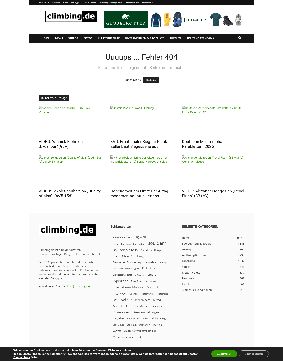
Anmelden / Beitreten (49, 2)
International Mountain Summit (135, 287)
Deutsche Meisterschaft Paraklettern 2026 (203, 144)
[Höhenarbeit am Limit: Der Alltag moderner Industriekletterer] (141, 170)
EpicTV (152, 274)
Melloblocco (142, 300)
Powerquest (122, 312)
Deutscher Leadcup (155, 262)
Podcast (157, 306)
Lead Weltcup (122, 300)
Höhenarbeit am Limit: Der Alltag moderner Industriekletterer (139, 193)
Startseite (151, 80)
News (59, 38)
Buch (116, 256)
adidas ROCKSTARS (122, 237)
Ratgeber (118, 318)
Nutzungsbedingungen (111, 2)
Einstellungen (32, 353)
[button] (239, 38)
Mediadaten (90, 2)
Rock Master (133, 318)
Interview (120, 293)
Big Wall (140, 237)
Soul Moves (118, 324)
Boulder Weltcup (125, 250)
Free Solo (136, 281)
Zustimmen (224, 353)
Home (45, 38)
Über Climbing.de (72, 2)
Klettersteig (162, 293)
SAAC (146, 318)
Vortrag (117, 330)
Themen (175, 38)
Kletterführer (147, 293)
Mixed (157, 300)
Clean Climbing (133, 256)
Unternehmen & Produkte (144, 38)
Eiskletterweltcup (122, 274)
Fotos (88, 38)
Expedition (120, 281)
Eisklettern (149, 268)
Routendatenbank (200, 38)
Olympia (118, 306)
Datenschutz (132, 2)
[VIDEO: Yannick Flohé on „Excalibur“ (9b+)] (70, 121)
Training (157, 324)
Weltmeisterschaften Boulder (140, 330)
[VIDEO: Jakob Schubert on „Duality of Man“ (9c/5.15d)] (70, 170)
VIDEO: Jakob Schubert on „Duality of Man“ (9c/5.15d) (70, 193)
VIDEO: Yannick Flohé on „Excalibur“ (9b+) (61, 144)
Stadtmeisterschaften (138, 324)
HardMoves (150, 281)
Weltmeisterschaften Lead (127, 336)
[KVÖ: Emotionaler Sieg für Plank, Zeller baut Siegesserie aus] (141, 121)
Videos (73, 38)
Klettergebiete (109, 38)
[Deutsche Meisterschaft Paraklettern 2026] (213, 121)
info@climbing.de (78, 286)
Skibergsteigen (160, 318)
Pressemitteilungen (146, 312)
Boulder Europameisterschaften (129, 244)
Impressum (147, 2)
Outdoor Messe (137, 306)
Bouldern (156, 243)
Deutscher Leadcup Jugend (126, 268)
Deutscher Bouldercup (127, 262)
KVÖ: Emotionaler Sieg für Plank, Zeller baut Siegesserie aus (139, 144)
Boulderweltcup (150, 250)
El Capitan (140, 275)
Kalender (133, 293)
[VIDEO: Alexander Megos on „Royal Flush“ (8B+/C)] (213, 170)
